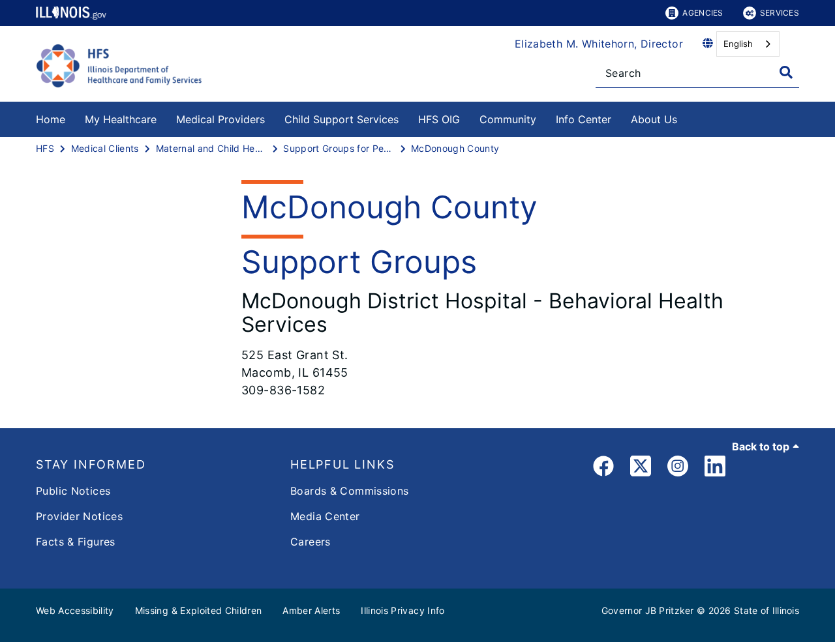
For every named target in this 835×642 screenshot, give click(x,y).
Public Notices (73, 490)
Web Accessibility (75, 610)
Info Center (583, 119)
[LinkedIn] (715, 468)
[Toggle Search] (786, 72)
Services (779, 13)
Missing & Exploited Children (198, 610)
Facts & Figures (75, 541)
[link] (603, 468)
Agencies (702, 13)
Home (50, 119)
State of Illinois (766, 610)
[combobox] (748, 44)
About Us (654, 119)
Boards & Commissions (349, 490)
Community (507, 119)
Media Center (325, 516)
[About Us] (687, 117)
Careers (310, 541)
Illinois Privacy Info (402, 610)
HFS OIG (439, 119)
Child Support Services (341, 119)
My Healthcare (121, 119)
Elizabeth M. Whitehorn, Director (599, 43)
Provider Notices (79, 516)
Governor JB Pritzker (647, 610)
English (738, 43)
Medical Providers (220, 119)
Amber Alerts (311, 610)
